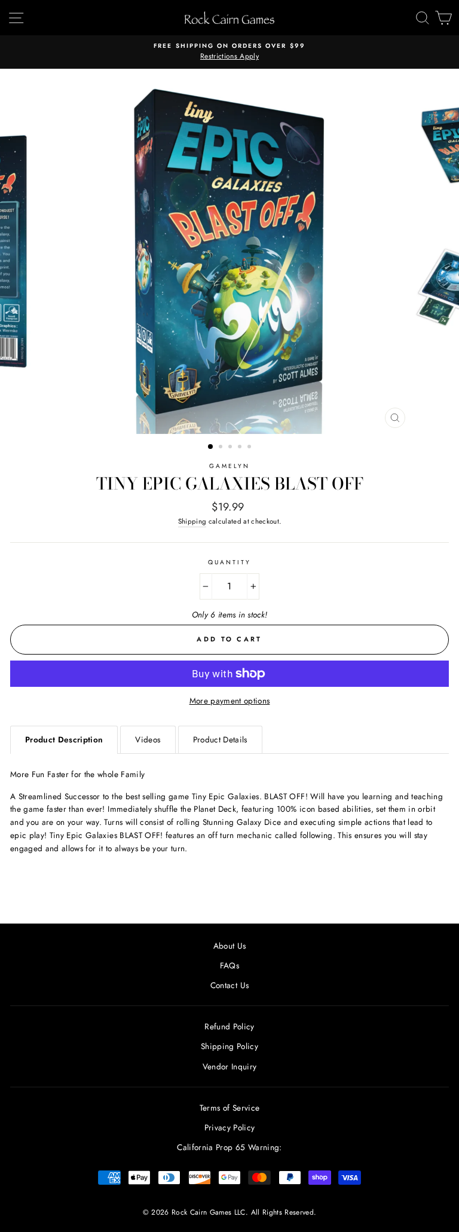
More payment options (229, 701)
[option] (229, 52)
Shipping (192, 521)
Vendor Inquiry (230, 1066)
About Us (229, 946)
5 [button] (250, 448)
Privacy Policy (229, 1127)
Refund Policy (229, 1026)
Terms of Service (229, 1108)
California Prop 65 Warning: (229, 1147)
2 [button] (222, 448)
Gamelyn (229, 465)
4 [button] (241, 448)
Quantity (229, 562)
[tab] (64, 740)
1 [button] (211, 447)
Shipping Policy (229, 1046)
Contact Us (229, 985)
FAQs (229, 965)
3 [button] (231, 448)
